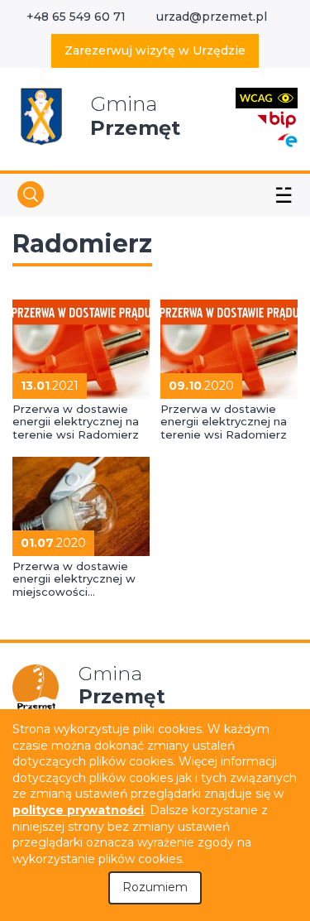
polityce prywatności (78, 810)
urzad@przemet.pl (211, 16)
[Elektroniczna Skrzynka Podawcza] (287, 139)
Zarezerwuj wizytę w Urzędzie (155, 50)
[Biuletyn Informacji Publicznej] (277, 118)
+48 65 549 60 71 (76, 16)
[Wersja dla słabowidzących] (267, 97)
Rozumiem (155, 887)
